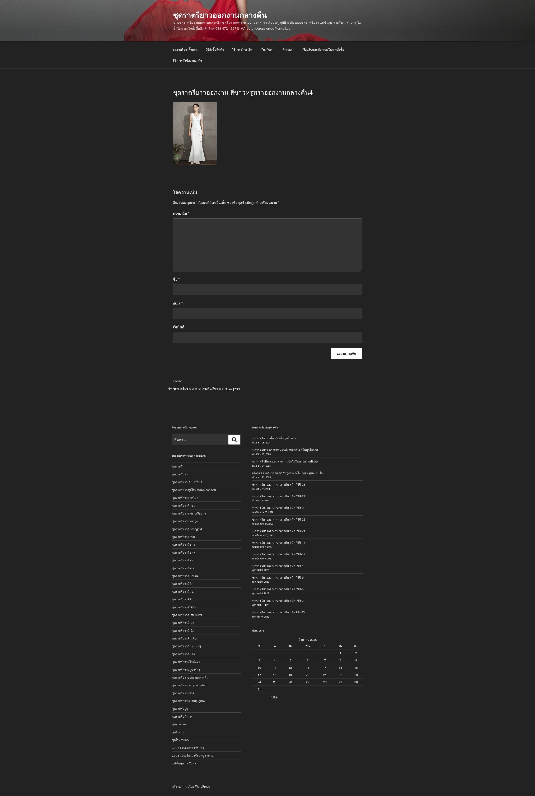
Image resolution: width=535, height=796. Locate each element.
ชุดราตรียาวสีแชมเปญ (186, 646)
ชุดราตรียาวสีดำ (182, 560)
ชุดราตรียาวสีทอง (183, 568)
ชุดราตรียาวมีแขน (184, 505)
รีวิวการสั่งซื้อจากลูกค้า (187, 60)
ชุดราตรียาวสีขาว (183, 544)
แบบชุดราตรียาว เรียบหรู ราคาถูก (193, 755)
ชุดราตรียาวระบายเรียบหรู (189, 513)
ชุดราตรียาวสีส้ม (182, 599)
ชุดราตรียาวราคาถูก (185, 521)
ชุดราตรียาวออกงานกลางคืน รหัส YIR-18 (278, 542)
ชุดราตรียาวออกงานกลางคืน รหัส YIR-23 (278, 519)
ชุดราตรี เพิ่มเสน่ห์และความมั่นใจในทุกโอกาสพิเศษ (285, 461)
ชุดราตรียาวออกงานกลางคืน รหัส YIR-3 (278, 601)
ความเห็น (181, 213)
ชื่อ (176, 279)
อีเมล (178, 303)
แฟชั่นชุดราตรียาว (184, 763)
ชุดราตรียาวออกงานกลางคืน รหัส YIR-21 (278, 531)
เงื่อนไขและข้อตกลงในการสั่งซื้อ (323, 49)
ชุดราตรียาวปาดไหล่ (185, 497)
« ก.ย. (274, 696)
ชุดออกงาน (179, 724)
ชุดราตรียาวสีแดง (183, 654)
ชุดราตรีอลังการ (182, 716)
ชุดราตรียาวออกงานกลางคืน (220, 14)
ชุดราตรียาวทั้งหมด (185, 49)
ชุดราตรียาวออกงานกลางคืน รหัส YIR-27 (278, 496)
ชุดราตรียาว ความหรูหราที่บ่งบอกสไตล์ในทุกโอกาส (285, 450)
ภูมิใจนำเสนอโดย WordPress (191, 786)
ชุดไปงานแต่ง (181, 740)
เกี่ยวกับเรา (267, 49)
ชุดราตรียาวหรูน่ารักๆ (186, 669)
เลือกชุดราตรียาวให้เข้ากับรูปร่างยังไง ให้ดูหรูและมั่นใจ (287, 473)
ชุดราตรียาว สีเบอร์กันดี (187, 482)
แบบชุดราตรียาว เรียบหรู (188, 748)
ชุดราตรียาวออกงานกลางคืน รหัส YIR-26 (278, 508)
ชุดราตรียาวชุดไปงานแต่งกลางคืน (194, 490)
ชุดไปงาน (178, 732)
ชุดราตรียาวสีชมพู (183, 552)
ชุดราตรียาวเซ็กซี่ (183, 693)
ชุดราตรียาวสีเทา (183, 622)
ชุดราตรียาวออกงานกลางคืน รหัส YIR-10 (278, 566)
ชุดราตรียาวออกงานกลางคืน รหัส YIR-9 (278, 577)
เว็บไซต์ (178, 327)
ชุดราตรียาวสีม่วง (183, 591)
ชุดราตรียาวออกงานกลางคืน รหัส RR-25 (278, 612)
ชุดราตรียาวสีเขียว (184, 607)
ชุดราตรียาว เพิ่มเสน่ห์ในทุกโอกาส (274, 438)
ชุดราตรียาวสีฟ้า (182, 583)
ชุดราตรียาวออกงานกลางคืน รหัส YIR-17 (278, 554)
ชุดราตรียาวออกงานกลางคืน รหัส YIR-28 (278, 484)
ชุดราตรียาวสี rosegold (187, 529)
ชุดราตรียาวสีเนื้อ (183, 630)
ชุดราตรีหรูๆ (180, 709)
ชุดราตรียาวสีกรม (183, 537)
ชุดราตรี (177, 466)
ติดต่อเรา (288, 49)
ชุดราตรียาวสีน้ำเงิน (185, 576)
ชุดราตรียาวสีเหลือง (184, 638)
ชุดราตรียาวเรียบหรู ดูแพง (188, 701)
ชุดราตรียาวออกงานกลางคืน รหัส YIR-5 (278, 589)
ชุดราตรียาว (180, 474)
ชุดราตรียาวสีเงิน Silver (187, 615)
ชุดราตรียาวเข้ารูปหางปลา (189, 685)
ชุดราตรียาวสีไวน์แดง (186, 662)
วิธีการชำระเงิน (242, 49)
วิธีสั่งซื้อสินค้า (215, 49)
